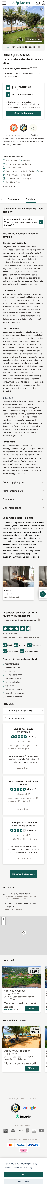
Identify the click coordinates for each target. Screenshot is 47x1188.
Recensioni (13, 199)
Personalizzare (23, 1181)
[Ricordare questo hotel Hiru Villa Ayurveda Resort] (5, 969)
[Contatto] (38, 3)
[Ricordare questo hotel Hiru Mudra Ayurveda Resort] (41, 9)
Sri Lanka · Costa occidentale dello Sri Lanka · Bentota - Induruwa (23, 74)
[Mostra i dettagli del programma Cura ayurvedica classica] (41, 222)
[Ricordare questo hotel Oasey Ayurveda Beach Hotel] (5, 1029)
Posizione (31, 199)
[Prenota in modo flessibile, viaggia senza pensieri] (39, 47)
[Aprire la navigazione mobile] (4, 3)
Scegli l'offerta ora (23, 113)
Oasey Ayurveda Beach (17, 1052)
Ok (23, 1174)
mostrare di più (9, 186)
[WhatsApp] (43, 3)
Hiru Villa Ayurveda (15, 992)
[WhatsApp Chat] (43, 594)
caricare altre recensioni (23, 874)
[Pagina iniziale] (21, 3)
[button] (24, 933)
